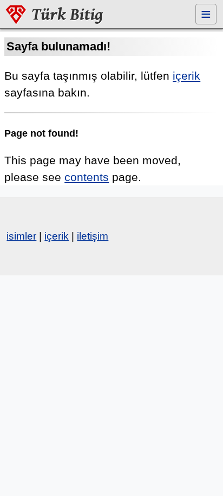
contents (86, 177)
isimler (21, 236)
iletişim (92, 236)
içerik (186, 75)
